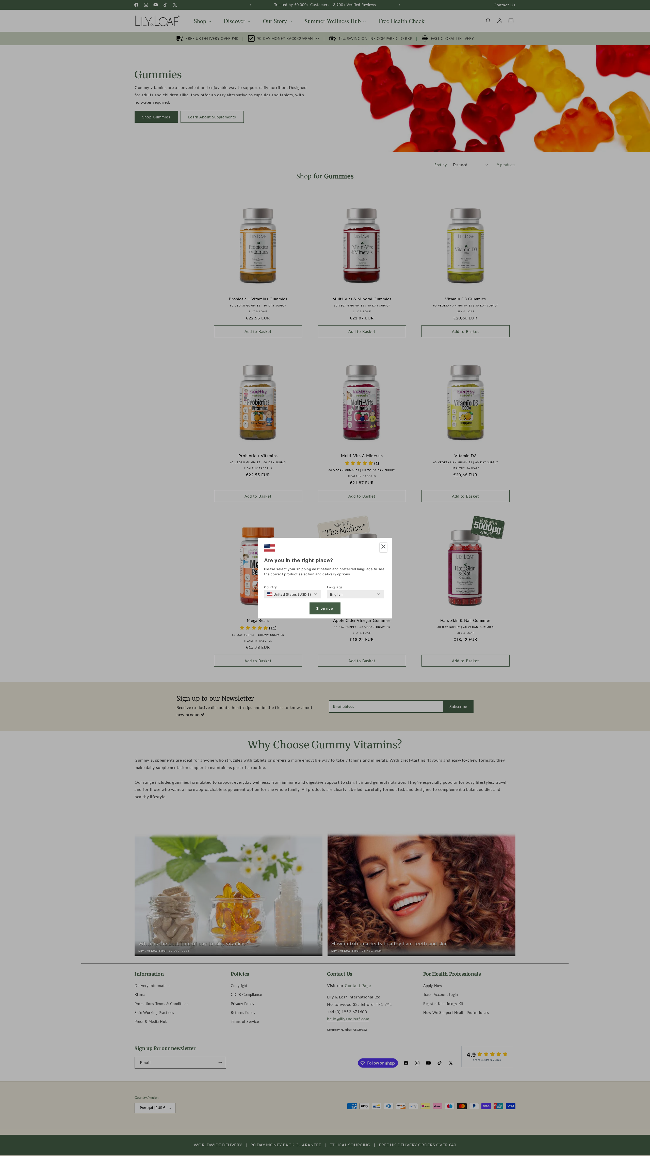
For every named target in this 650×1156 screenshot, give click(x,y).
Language (335, 587)
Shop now (325, 608)
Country (270, 587)
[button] (383, 547)
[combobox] (289, 594)
